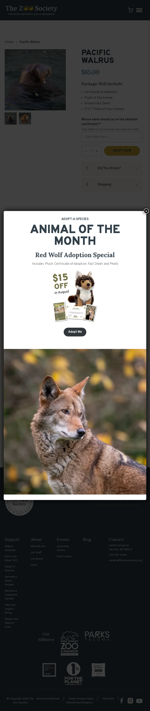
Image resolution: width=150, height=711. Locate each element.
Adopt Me (75, 332)
